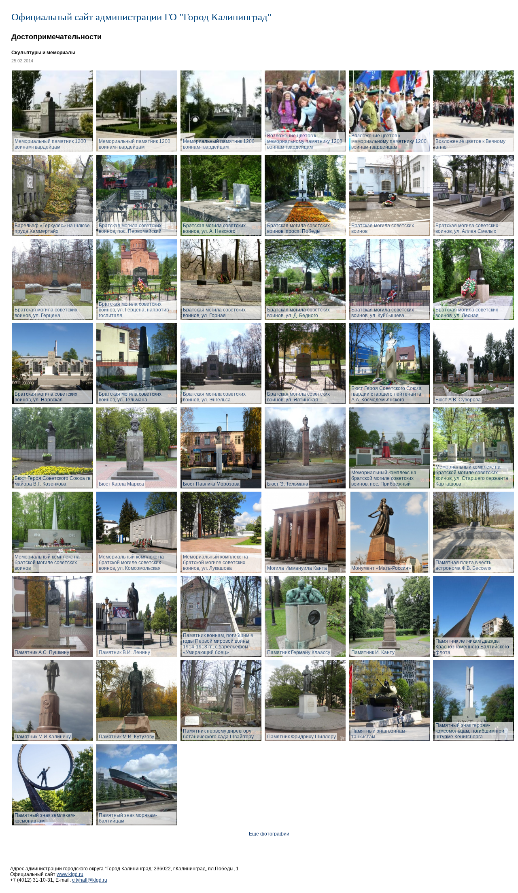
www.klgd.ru (70, 874)
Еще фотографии (269, 834)
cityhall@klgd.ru (89, 880)
